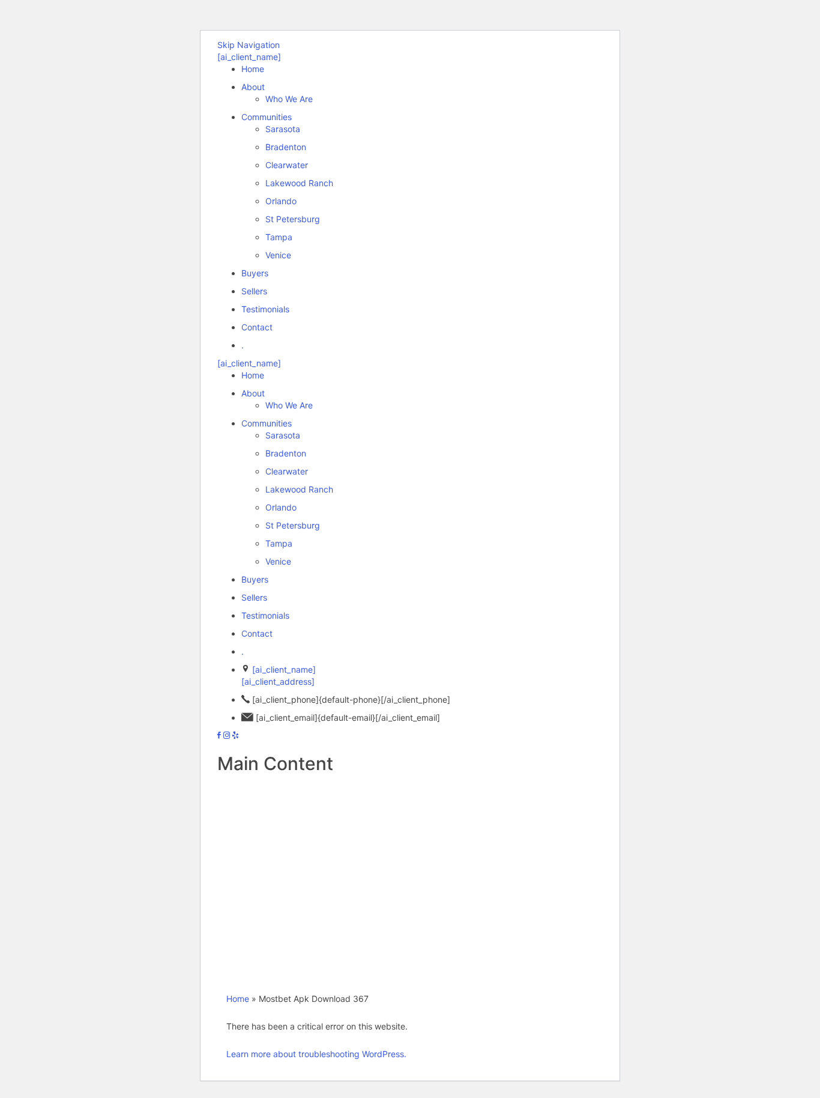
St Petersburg (292, 219)
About (253, 87)
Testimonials (265, 309)
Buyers (254, 273)
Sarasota (282, 129)
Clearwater (286, 165)
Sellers (254, 291)
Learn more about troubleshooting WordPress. (316, 1054)
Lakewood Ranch (299, 183)
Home (252, 69)
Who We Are (289, 99)
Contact (257, 327)
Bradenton (285, 147)
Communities (266, 117)
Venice (278, 255)
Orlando (281, 201)
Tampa (278, 237)
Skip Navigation (248, 45)
